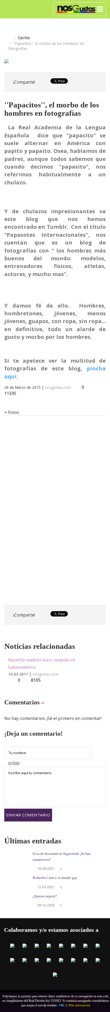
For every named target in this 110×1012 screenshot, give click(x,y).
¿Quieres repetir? (45, 896)
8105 (36, 680)
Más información (79, 1005)
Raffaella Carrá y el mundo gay (55, 878)
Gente (24, 38)
